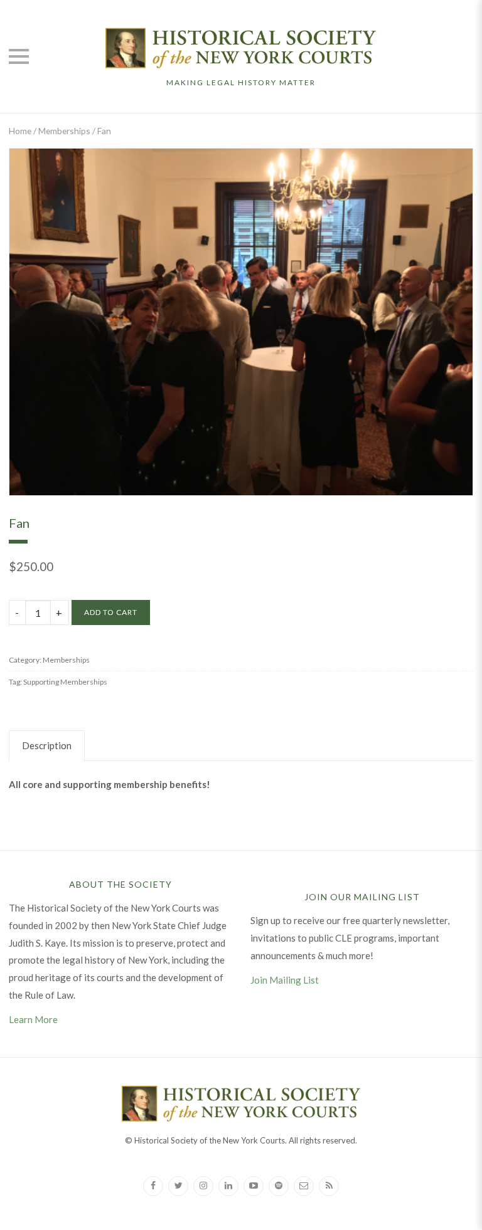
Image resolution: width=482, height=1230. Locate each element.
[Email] (304, 1186)
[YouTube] (254, 1186)
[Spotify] (279, 1186)
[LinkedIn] (228, 1186)
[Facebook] (153, 1186)
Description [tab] (47, 745)
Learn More (33, 1019)
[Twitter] (178, 1186)
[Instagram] (203, 1186)
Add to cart (110, 612)
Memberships (64, 130)
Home (20, 130)
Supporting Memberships (65, 681)
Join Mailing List (284, 980)
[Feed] (329, 1186)
